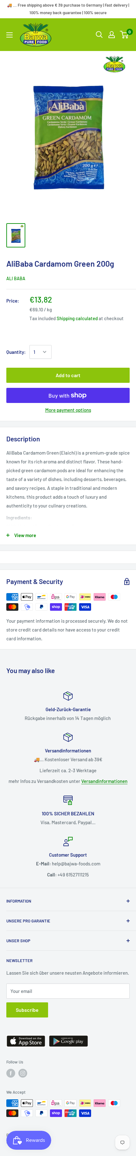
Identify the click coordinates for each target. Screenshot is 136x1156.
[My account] (111, 34)
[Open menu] (9, 34)
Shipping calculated (77, 318)
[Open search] (99, 34)
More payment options (68, 410)
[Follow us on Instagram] (22, 1073)
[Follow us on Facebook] (10, 1073)
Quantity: (16, 352)
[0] (124, 34)
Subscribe (27, 1010)
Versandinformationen (104, 781)
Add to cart (68, 375)
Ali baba (15, 278)
